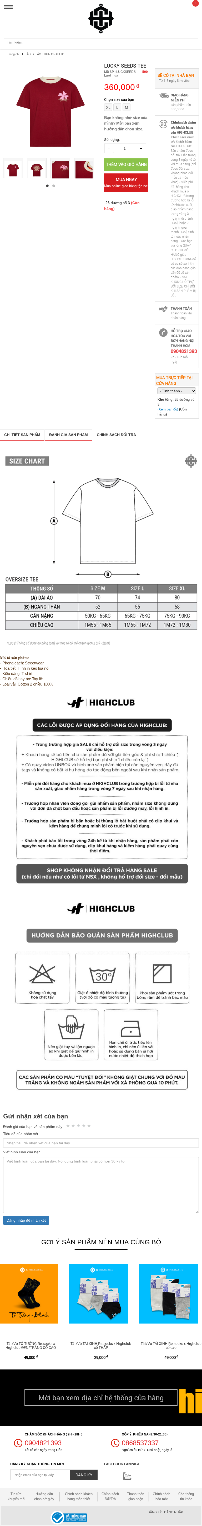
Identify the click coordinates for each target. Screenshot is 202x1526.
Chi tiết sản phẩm (22, 435)
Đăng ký (155, 1512)
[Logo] (101, 18)
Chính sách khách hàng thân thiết (79, 1496)
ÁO (29, 54)
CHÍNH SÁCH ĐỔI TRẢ (116, 435)
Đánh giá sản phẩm (68, 435)
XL (108, 107)
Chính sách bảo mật (161, 1496)
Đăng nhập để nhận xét (26, 1220)
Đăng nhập (173, 1512)
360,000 (121, 87)
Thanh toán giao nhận (135, 1496)
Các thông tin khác (186, 1496)
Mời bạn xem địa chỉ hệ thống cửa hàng (101, 1397)
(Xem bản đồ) (168, 409)
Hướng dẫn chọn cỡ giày (44, 1496)
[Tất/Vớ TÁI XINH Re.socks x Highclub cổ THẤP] (101, 1294)
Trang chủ (13, 54)
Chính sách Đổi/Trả (110, 1496)
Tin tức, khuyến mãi (16, 1496)
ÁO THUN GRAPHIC (50, 54)
